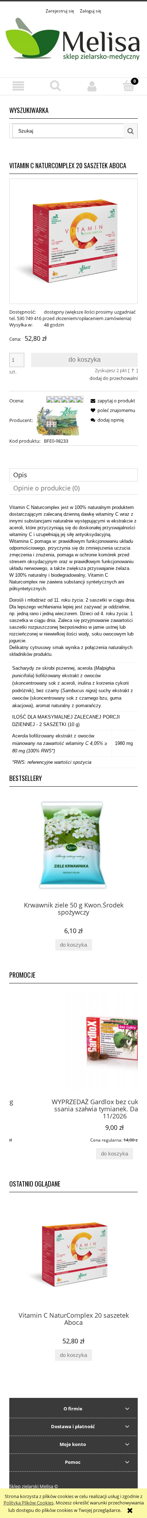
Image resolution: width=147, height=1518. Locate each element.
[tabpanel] (73, 636)
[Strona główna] (73, 42)
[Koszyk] (128, 85)
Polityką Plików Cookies (29, 1502)
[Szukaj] (130, 131)
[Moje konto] (92, 86)
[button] (18, 86)
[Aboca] (57, 420)
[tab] (73, 475)
